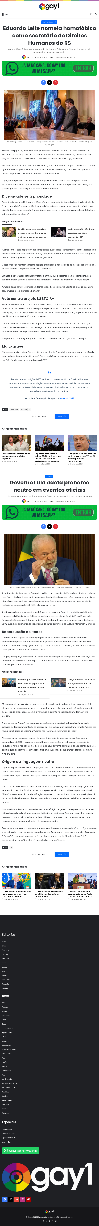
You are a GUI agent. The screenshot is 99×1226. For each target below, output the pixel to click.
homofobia (23, 409)
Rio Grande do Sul (49, 22)
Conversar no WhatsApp (23, 1150)
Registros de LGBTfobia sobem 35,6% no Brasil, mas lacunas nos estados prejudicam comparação (48, 457)
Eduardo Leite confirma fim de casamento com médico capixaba (16, 456)
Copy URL (62, 416)
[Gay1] (49, 6)
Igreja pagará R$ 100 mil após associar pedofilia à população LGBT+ (82, 233)
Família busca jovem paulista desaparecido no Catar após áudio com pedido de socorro (32, 233)
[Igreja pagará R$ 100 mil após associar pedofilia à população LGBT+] (58, 232)
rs (29, 409)
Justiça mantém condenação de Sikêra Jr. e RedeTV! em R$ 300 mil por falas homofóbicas (82, 457)
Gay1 (28, 57)
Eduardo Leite (14, 409)
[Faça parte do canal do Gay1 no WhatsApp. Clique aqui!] (49, 68)
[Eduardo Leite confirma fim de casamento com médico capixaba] (16, 443)
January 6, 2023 (66, 398)
